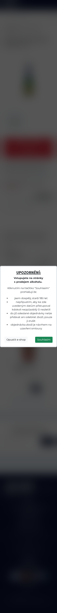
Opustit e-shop (16, 339)
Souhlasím (44, 339)
